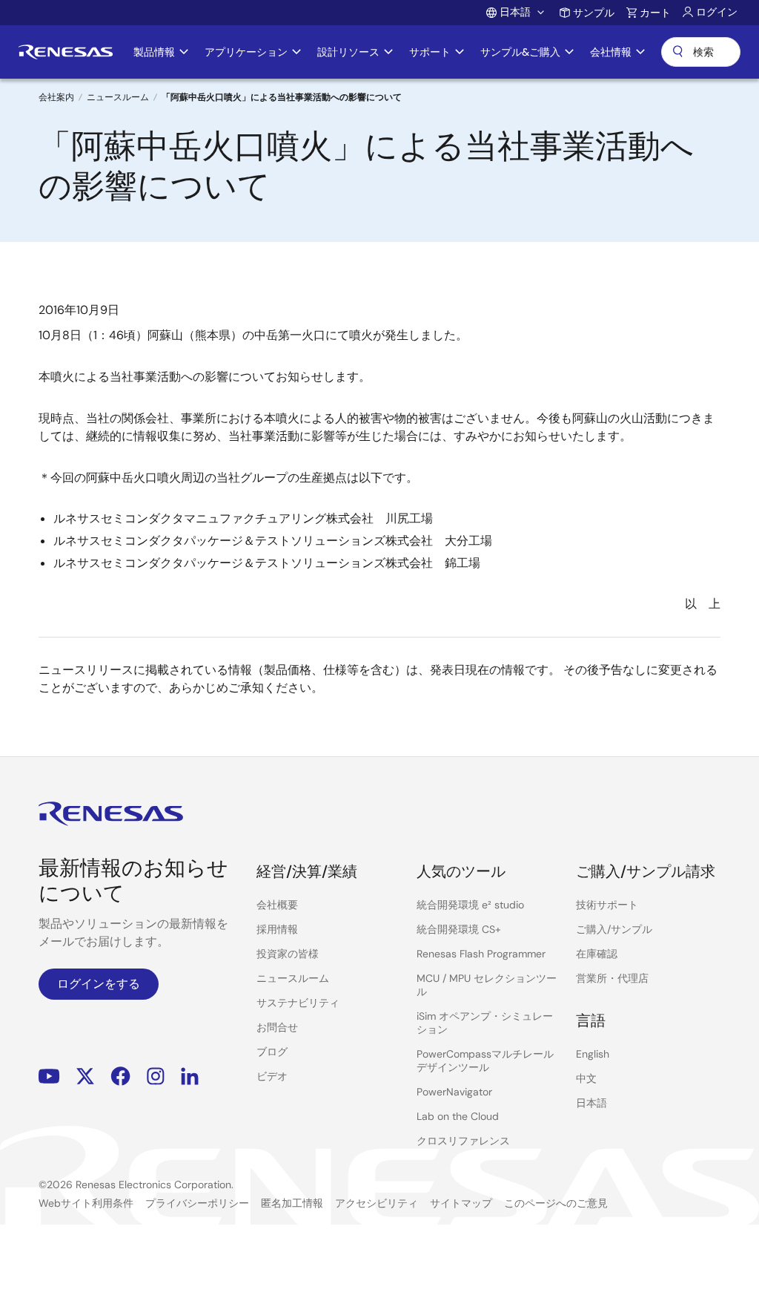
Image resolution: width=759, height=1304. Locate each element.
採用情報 (277, 929)
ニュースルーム (118, 97)
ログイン (717, 12)
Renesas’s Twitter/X (85, 1077)
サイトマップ (461, 1203)
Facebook (120, 1077)
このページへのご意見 (556, 1203)
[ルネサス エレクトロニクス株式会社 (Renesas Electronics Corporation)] (66, 52)
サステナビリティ (297, 1002)
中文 (586, 1078)
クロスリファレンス (463, 1140)
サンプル (593, 13)
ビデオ (272, 1076)
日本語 (591, 1103)
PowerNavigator (454, 1091)
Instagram (156, 1077)
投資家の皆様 (287, 953)
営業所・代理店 (612, 978)
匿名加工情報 (292, 1203)
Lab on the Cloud (458, 1116)
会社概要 (277, 904)
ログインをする (98, 984)
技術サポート (607, 904)
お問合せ (277, 1027)
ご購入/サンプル (614, 929)
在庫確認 (596, 953)
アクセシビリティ (376, 1203)
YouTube (49, 1077)
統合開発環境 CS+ (459, 929)
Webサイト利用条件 (86, 1203)
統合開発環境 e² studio (470, 904)
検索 (700, 52)
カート (655, 13)
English (592, 1054)
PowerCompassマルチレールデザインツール (485, 1060)
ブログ (272, 1051)
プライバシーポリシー (197, 1203)
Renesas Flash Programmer (481, 953)
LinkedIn (190, 1077)
